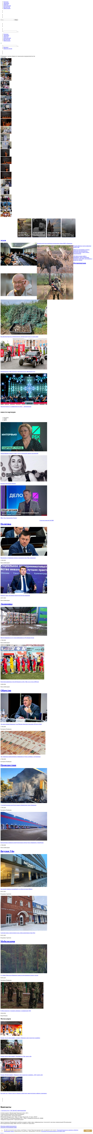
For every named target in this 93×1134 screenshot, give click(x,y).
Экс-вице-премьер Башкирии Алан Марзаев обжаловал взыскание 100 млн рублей (21, 724)
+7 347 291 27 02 (5, 1110)
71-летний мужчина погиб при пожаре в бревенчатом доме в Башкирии (18, 805)
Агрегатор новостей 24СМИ (46, 520)
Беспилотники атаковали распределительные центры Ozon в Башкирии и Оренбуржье (22, 842)
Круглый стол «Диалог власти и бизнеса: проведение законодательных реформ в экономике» (24, 1093)
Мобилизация (6, 8)
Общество (6, 4)
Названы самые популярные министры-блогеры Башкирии (15, 595)
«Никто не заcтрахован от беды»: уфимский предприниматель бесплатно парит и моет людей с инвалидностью (81, 251)
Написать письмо (7, 48)
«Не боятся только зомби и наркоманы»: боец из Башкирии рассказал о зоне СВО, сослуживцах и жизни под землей (82, 258)
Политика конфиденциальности (8, 1126)
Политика (5, 1)
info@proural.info (22, 1110)
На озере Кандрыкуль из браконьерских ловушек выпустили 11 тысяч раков (19, 336)
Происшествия (7, 5)
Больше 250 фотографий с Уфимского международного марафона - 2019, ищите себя (22, 1074)
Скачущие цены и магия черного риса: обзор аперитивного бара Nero (18, 932)
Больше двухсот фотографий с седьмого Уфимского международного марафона (20, 1037)
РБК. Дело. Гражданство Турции (9, 518)
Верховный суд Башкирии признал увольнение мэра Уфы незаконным (18, 557)
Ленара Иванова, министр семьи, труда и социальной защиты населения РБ (19, 453)
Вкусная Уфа (6, 7)
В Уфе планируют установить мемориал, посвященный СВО (16, 1010)
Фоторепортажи (79, 263)
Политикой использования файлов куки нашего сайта (53, 1131)
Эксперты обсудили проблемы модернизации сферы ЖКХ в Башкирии (54, 243)
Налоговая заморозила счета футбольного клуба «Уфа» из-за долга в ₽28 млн (20, 681)
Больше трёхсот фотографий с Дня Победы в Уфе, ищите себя (16, 1056)
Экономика (6, 3)
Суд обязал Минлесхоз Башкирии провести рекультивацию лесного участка (19, 975)
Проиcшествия (8, 765)
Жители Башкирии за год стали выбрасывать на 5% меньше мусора (17, 637)
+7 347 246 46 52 (13, 1110)
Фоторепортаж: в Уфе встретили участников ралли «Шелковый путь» (18, 371)
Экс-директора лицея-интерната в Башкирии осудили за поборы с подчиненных (21, 756)
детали (3, 240)
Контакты (5, 47)
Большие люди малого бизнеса (8, 483)
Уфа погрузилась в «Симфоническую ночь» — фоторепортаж (16, 406)
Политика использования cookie (9, 1127)
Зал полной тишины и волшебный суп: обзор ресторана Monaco (16, 889)
